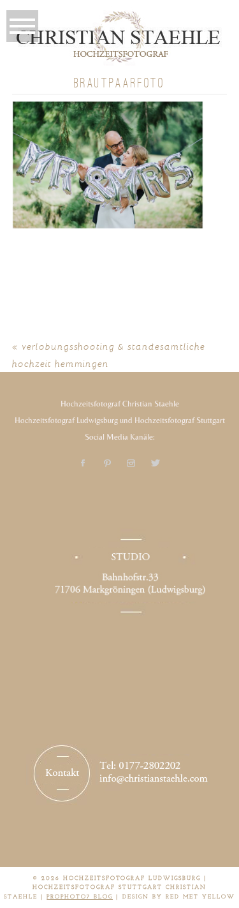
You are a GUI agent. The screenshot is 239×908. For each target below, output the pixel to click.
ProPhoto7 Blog (80, 897)
